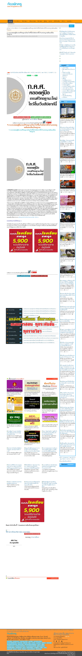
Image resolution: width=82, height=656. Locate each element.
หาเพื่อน (41, 647)
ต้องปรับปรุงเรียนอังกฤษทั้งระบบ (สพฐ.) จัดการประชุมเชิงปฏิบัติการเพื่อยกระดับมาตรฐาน (49, 394)
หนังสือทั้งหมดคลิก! (54, 578)
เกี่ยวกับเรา (24, 649)
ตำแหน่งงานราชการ (31, 630)
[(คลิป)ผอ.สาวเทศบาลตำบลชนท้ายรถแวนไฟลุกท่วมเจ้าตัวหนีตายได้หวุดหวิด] (67, 308)
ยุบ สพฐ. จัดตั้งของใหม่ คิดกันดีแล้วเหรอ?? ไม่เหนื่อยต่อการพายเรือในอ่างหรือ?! (14, 426)
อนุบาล (24, 647)
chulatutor (65, 457)
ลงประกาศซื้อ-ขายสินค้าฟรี (68, 91)
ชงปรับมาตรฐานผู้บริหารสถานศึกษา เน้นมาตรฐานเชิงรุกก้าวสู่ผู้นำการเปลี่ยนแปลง (49, 411)
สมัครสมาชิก (25, 631)
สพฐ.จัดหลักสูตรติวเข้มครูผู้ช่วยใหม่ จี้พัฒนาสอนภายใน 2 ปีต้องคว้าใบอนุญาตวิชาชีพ (32, 394)
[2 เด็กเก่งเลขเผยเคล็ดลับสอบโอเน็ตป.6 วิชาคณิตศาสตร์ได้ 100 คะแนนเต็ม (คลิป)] (32, 483)
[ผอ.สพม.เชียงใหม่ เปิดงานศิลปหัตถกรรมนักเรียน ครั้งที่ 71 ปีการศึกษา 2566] (67, 295)
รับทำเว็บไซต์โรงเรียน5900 (61, 653)
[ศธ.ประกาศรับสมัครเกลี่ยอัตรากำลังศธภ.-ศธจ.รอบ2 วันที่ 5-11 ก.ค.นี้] (15, 449)
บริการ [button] (63, 21)
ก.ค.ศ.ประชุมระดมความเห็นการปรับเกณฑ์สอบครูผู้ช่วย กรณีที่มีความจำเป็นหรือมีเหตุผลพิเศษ (49, 454)
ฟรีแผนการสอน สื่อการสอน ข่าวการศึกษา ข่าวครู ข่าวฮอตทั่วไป (64, 634)
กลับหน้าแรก (47, 653)
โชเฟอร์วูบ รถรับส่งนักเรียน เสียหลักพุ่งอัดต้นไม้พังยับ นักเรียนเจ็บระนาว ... (67, 160)
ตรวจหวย (14, 649)
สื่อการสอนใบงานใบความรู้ (12, 644)
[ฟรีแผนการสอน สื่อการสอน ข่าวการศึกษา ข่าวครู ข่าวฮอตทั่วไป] (15, 5)
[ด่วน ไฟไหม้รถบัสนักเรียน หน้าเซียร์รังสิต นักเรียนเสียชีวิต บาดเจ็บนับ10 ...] (67, 184)
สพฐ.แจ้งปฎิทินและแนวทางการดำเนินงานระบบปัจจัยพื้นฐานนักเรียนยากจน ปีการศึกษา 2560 (32, 454)
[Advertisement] (49, 10)
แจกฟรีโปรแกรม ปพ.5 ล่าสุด (24, 276)
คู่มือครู (45, 21)
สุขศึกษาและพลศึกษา (40, 645)
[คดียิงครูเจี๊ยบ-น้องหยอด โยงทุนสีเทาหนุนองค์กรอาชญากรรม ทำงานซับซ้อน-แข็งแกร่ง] (67, 445)
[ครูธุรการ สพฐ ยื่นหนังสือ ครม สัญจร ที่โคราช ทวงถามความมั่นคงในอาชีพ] (50, 419)
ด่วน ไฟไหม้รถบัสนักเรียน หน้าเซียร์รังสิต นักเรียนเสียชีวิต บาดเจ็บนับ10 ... (67, 191)
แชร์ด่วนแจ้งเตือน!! (30, 647)
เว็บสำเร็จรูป (53, 653)
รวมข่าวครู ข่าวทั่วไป (23, 641)
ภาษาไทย (33, 642)
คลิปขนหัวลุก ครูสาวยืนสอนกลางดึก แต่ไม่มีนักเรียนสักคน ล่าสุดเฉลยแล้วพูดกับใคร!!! (67, 413)
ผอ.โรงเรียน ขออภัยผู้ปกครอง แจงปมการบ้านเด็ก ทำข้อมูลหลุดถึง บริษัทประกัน (67, 436)
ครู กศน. (50, 21)
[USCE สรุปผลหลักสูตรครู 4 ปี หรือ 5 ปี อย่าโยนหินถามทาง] (32, 436)
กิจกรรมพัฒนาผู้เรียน (11, 647)
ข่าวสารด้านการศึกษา (67, 83)
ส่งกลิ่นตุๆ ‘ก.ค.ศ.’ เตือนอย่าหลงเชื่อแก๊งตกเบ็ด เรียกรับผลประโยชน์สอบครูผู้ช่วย (67, 259)
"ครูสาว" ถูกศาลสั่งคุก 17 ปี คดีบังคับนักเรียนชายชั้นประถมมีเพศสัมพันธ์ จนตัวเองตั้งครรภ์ (67, 336)
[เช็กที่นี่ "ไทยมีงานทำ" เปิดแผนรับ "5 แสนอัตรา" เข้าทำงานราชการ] (67, 53)
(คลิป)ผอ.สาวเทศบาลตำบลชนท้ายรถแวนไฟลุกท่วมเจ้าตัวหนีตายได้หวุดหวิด (67, 313)
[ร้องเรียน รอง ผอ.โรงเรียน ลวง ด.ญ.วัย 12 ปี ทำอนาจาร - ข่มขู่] (67, 356)
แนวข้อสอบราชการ (66, 80)
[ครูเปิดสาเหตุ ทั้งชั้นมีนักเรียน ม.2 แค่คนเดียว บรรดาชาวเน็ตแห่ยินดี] (67, 383)
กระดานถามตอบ (40, 630)
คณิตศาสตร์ (25, 642)
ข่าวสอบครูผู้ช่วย (66, 85)
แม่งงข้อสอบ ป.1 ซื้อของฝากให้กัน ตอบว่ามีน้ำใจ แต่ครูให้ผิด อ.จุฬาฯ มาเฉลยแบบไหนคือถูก (67, 287)
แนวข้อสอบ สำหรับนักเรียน (68, 81)
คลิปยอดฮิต (31, 641)
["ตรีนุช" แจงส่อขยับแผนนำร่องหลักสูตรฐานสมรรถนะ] (15, 482)
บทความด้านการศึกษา (67, 88)
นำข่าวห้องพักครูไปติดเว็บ (59, 636)
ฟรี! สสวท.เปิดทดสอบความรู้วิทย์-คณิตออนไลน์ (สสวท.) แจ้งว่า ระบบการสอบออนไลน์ (31, 428)
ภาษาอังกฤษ (38, 642)
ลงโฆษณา (64, 97)
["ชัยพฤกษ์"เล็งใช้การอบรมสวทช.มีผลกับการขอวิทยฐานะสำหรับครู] (32, 403)
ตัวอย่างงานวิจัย (66, 72)
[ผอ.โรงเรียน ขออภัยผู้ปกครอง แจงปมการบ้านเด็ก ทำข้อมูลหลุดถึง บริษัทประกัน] (67, 432)
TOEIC (72, 459)
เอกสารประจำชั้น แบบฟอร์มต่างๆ (30, 644)
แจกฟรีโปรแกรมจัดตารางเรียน (22, 117)
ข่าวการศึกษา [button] (17, 21)
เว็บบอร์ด (19, 649)
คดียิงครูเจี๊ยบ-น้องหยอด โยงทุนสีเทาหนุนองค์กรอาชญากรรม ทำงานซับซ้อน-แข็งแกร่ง (67, 449)
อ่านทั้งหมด (55, 378)
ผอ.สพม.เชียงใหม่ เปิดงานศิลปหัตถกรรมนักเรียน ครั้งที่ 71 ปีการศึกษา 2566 (67, 300)
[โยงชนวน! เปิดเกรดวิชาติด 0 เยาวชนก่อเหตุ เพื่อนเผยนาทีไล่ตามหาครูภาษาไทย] (67, 129)
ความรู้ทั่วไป (36, 647)
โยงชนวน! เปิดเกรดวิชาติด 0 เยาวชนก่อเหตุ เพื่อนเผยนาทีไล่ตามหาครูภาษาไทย (67, 133)
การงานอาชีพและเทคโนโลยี (31, 645)
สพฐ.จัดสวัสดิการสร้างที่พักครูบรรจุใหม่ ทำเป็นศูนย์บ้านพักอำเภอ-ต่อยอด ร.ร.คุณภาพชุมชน (67, 243)
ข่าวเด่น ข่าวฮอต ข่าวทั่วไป (68, 86)
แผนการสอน (65, 68)
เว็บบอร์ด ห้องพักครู (66, 95)
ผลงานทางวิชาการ (49, 630)
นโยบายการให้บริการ (31, 649)
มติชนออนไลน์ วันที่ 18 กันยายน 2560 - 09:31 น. (28, 217)
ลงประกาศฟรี (19, 631)
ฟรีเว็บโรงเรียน (57, 21)
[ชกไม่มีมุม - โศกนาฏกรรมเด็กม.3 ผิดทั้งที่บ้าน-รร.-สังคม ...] (67, 141)
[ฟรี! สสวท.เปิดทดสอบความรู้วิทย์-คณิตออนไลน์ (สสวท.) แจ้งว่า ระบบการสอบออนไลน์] (32, 420)
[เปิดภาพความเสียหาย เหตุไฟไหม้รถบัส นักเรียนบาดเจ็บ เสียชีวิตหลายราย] (67, 169)
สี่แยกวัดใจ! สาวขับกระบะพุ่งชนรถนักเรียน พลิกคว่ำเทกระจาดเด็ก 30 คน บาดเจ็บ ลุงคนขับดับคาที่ (67, 400)
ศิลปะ (29, 642)
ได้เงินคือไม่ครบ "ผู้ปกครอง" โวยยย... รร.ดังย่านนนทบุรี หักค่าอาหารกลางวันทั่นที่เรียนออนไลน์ (31, 471)
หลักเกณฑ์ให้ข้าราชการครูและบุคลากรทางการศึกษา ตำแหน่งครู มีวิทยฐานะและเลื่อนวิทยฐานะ (14, 471)
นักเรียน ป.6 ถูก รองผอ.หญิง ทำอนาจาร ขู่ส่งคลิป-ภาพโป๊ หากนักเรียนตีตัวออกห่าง (66, 348)
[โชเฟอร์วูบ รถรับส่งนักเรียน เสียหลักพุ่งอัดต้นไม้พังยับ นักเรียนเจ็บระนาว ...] (67, 154)
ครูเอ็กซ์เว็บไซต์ (64, 647)
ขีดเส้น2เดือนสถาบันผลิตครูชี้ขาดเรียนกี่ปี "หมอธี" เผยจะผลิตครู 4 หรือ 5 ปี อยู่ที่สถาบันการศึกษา (50, 489)
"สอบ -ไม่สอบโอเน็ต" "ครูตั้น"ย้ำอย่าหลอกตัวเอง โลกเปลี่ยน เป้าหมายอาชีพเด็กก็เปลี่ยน (49, 437)
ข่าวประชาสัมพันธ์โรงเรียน (12, 642)
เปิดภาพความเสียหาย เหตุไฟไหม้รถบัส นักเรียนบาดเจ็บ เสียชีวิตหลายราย (67, 175)
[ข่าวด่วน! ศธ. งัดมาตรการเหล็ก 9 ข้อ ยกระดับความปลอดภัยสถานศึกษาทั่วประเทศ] (67, 110)
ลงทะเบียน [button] (69, 21)
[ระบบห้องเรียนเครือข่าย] (67, 461)
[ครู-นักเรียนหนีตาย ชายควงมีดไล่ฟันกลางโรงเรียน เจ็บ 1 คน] (67, 421)
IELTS (32, 72)
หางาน (45, 647)
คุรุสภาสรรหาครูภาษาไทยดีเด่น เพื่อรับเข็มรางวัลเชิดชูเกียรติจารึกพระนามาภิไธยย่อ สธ (14, 394)
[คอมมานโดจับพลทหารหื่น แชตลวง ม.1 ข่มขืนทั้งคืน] (67, 320)
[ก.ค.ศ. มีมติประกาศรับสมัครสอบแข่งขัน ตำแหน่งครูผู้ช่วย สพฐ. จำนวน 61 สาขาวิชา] (50, 466)
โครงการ (64, 77)
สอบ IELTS (37, 72)
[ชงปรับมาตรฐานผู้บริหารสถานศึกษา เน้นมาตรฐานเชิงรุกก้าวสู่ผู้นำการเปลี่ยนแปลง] (50, 403)
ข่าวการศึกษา (15, 28)
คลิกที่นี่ (62, 644)
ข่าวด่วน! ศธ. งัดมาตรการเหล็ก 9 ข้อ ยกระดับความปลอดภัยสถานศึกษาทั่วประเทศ (67, 120)
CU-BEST (51, 72)
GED (29, 72)
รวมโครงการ (66, 630)
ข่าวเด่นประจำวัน (11, 631)
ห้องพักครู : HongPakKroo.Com (68, 652)
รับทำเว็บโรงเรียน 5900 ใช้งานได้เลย (18, 72)
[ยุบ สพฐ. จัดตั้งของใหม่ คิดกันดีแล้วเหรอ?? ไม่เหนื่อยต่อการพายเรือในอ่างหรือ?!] (15, 419)
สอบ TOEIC (44, 72)
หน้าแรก (10, 21)
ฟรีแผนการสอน (32, 21)
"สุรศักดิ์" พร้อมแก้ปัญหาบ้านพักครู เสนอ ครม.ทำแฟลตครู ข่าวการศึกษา (67, 275)
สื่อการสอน (40, 21)
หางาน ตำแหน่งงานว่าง (67, 89)
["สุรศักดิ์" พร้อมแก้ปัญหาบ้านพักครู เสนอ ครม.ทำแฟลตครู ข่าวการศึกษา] (67, 269)
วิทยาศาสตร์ (20, 642)
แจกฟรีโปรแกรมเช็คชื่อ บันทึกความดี (41, 117)
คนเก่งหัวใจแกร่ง (19, 647)
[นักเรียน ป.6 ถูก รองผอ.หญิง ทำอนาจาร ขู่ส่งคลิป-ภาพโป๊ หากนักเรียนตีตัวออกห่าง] (67, 344)
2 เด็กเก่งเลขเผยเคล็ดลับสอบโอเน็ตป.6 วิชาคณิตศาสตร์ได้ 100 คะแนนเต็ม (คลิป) (31, 488)
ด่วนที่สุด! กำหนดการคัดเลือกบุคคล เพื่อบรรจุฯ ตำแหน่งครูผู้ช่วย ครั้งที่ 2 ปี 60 (14, 437)
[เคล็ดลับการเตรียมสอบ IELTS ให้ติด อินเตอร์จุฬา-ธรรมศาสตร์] (67, 200)
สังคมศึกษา (44, 642)
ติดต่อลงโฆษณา (38, 649)
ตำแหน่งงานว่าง (16, 641)
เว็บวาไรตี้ (70, 653)
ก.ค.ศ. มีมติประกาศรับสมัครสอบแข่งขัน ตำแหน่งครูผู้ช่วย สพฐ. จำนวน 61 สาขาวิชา (50, 471)
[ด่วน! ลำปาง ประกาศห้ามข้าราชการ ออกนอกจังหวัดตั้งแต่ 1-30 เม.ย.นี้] (15, 405)
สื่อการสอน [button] (24, 21)
